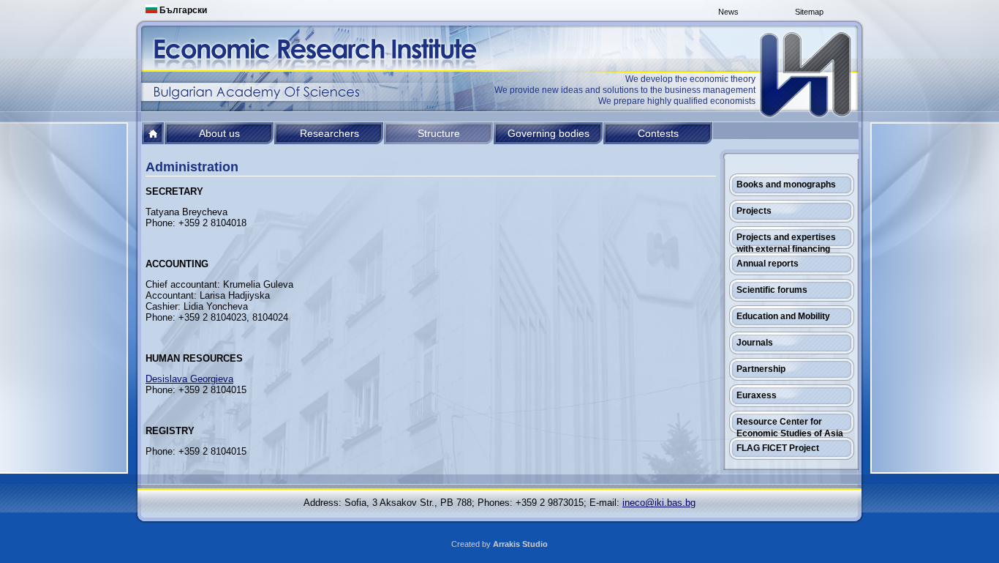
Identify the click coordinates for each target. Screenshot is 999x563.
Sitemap (809, 11)
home (153, 133)
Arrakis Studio (520, 544)
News (728, 11)
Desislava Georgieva (189, 378)
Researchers (329, 133)
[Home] (806, 75)
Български (182, 10)
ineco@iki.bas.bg (658, 502)
